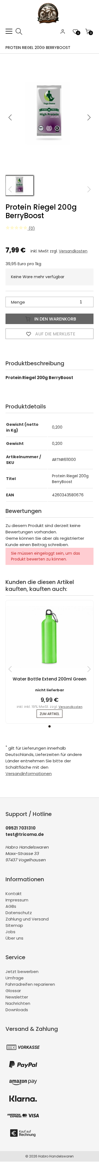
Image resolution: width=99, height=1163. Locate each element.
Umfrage (15, 978)
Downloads (17, 1010)
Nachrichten (18, 1003)
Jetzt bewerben (22, 971)
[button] (89, 117)
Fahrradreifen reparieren (30, 984)
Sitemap (14, 925)
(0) (31, 228)
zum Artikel (49, 713)
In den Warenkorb (54, 319)
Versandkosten (73, 251)
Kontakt (14, 893)
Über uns (14, 938)
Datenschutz (19, 913)
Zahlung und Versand (27, 919)
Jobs (10, 932)
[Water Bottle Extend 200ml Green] (49, 666)
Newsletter (17, 997)
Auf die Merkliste (54, 334)
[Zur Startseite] (49, 25)
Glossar (13, 990)
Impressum (17, 900)
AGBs (11, 906)
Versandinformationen (29, 773)
